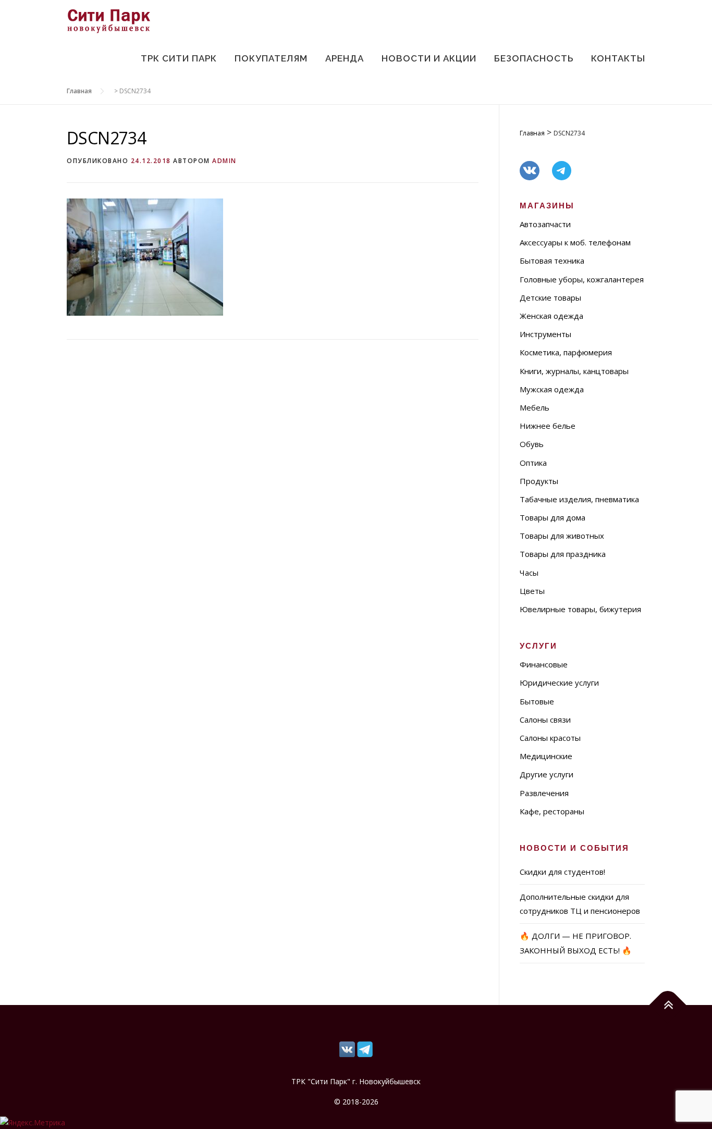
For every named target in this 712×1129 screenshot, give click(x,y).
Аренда (344, 58)
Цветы (532, 591)
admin (224, 160)
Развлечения (544, 793)
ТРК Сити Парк (179, 58)
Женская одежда (551, 316)
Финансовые (544, 664)
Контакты (618, 58)
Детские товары (550, 297)
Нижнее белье (547, 425)
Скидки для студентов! (562, 871)
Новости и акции (429, 58)
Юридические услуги (559, 682)
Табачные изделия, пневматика (579, 499)
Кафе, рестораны (552, 811)
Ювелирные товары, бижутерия (580, 609)
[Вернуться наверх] (667, 1004)
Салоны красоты (550, 738)
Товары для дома (552, 517)
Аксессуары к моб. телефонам (575, 242)
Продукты (539, 481)
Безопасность (533, 58)
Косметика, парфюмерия (566, 352)
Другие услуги (546, 774)
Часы (529, 572)
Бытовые (537, 701)
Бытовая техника (552, 260)
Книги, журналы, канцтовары (574, 371)
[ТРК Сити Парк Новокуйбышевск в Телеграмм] (347, 1048)
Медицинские (546, 756)
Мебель (534, 407)
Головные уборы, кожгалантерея (582, 279)
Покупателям (271, 58)
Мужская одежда (552, 389)
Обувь (532, 444)
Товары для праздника (563, 554)
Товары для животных (562, 535)
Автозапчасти (545, 224)
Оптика (533, 462)
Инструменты (545, 334)
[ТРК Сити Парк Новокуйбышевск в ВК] (365, 1048)
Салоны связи (545, 719)
